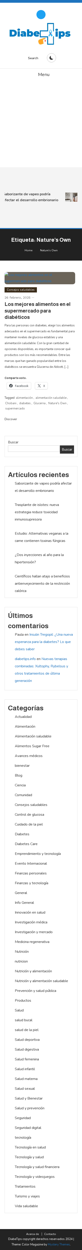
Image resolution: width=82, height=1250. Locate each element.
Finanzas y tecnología (31, 883)
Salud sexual (25, 1088)
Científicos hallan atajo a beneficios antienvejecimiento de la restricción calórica (42, 583)
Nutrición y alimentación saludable (41, 980)
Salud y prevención (29, 1108)
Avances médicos (29, 755)
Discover (11, 419)
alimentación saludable (51, 398)
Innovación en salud (30, 912)
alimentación (24, 398)
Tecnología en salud (30, 1147)
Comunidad (23, 795)
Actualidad (23, 716)
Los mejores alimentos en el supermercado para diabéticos (38, 310)
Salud (19, 1010)
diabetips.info (25, 658)
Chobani (10, 403)
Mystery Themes (59, 1244)
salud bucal (23, 1020)
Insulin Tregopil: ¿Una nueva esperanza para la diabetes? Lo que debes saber (44, 642)
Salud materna (26, 1078)
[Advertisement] (41, 124)
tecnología (23, 1137)
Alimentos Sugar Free (32, 746)
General (21, 892)
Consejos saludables (21, 290)
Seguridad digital (28, 1127)
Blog (18, 775)
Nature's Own (57, 403)
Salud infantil (25, 1069)
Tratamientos (25, 1186)
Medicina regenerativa (32, 941)
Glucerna (39, 403)
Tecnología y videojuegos (35, 1176)
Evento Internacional (31, 863)
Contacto (50, 1234)
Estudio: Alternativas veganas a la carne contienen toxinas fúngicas (41, 537)
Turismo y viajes (27, 1196)
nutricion (21, 961)
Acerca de (32, 1234)
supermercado (15, 409)
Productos (23, 1000)
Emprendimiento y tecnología (38, 853)
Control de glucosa (29, 814)
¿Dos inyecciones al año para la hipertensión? (39, 558)
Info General (24, 902)
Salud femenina (27, 1059)
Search (33, 58)
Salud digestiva (27, 1049)
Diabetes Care (26, 843)
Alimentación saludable (33, 736)
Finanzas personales (31, 873)
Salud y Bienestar (29, 1098)
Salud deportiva (27, 1039)
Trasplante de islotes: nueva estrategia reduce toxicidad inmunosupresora (37, 512)
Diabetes (22, 834)
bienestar (22, 765)
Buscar (13, 442)
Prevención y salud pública (35, 990)
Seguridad (23, 1117)
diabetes (25, 403)
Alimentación (25, 726)
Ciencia (20, 785)
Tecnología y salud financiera (37, 1166)
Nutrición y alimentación (33, 971)
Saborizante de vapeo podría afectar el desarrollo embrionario (29, 197)
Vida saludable (26, 1206)
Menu (44, 74)
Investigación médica (31, 922)
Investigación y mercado (34, 932)
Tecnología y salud (29, 1157)
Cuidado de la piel (29, 824)
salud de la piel (26, 1029)
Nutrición (22, 951)
